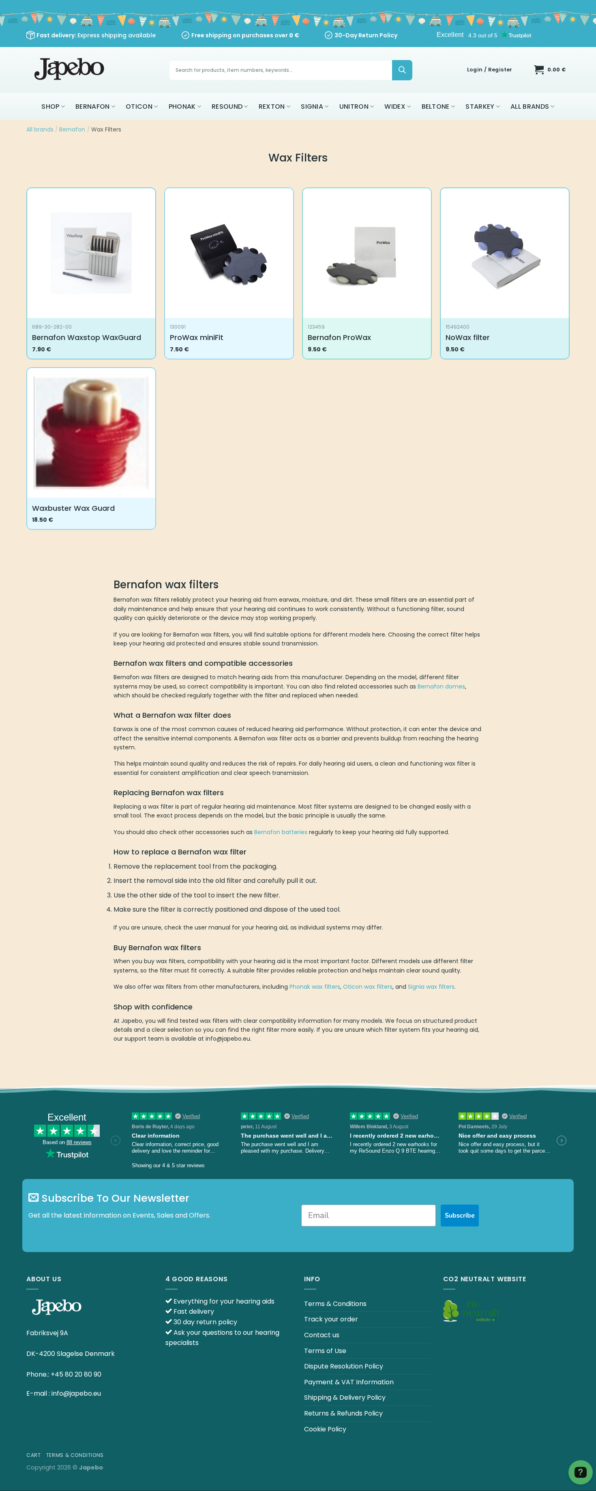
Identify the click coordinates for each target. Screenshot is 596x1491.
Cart (33, 1455)
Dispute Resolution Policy (343, 1366)
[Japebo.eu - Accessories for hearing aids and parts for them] (70, 70)
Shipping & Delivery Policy (345, 1397)
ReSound (227, 106)
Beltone (436, 106)
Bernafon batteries (280, 832)
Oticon (139, 106)
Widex (394, 106)
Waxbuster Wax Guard (73, 508)
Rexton (272, 106)
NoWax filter (468, 337)
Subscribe (460, 1215)
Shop (50, 106)
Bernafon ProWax (339, 337)
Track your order (331, 1319)
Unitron (354, 106)
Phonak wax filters (314, 987)
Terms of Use (325, 1350)
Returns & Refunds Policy (343, 1413)
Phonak (182, 106)
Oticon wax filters (367, 987)
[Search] (402, 70)
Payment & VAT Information (349, 1382)
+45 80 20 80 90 (76, 1374)
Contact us (321, 1335)
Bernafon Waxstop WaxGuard (86, 337)
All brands (529, 106)
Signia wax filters (431, 987)
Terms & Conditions (335, 1303)
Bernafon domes (441, 686)
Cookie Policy (325, 1429)
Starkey (479, 106)
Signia (312, 106)
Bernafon (92, 106)
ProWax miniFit (196, 337)
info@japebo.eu (76, 1393)
